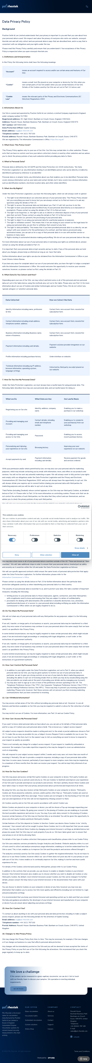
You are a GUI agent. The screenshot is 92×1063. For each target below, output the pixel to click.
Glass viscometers (31, 1011)
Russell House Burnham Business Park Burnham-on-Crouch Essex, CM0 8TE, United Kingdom (78, 1016)
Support (50, 1025)
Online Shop (29, 1029)
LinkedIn (76, 1037)
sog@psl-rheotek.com (24, 131)
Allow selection (46, 555)
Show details (80, 548)
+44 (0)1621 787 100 (77, 1026)
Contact (50, 1020)
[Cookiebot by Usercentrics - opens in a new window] (79, 506)
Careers (50, 1029)
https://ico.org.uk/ (57, 139)
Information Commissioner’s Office (15, 577)
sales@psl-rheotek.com (78, 1031)
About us (51, 1011)
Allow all (75, 555)
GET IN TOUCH (18, 989)
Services (51, 1016)
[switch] (35, 540)
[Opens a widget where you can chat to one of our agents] (83, 1059)
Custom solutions (31, 1025)
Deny (17, 555)
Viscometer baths (31, 1016)
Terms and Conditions (82, 1051)
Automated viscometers (33, 1020)
